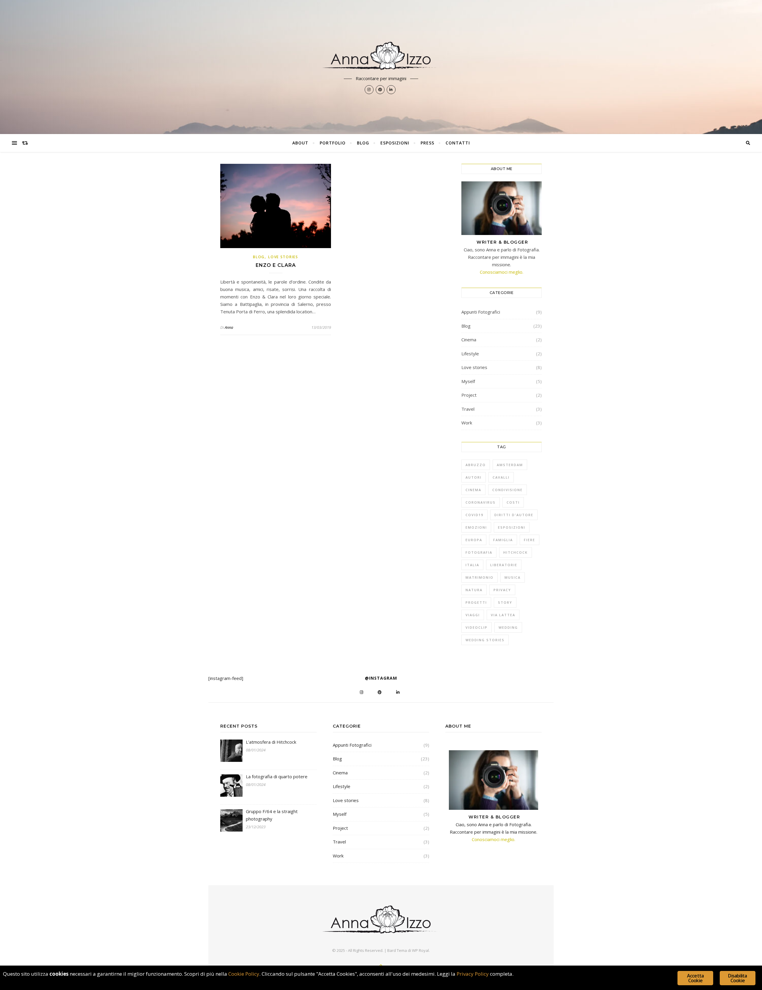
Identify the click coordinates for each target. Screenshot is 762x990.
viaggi (473, 615)
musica (513, 577)
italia (472, 565)
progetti (476, 602)
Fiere (529, 540)
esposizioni (511, 527)
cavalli (501, 477)
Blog (363, 143)
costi (513, 502)
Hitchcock (515, 552)
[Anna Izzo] (381, 55)
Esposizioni (394, 143)
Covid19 (474, 515)
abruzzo (476, 465)
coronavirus (481, 502)
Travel (467, 409)
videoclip (477, 627)
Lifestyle (470, 354)
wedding (508, 627)
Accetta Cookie (695, 978)
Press (427, 143)
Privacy (502, 590)
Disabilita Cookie (737, 978)
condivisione (507, 490)
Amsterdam (510, 465)
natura (474, 590)
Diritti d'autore (513, 515)
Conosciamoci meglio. (501, 272)
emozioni (476, 527)
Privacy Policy (473, 973)
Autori (474, 477)
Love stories (283, 256)
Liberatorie (503, 565)
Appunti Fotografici (480, 312)
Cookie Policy (243, 973)
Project (469, 395)
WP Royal (420, 950)
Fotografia (479, 552)
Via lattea (503, 615)
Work (466, 423)
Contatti (458, 143)
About (300, 143)
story (505, 602)
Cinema (468, 340)
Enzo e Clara (276, 265)
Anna (229, 327)
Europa (474, 540)
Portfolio (333, 143)
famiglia (503, 540)
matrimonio (480, 577)
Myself (468, 381)
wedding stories (485, 640)
